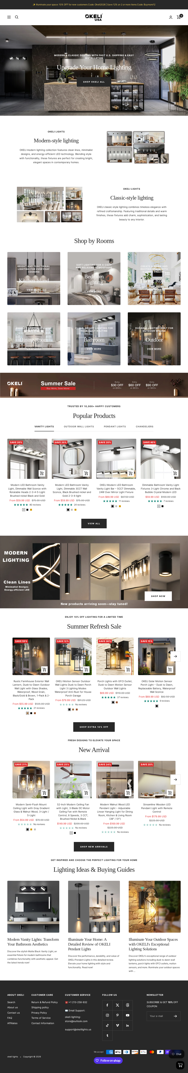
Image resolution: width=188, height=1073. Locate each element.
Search (11, 1002)
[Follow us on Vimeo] (117, 1025)
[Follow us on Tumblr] (107, 1036)
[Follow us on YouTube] (127, 1015)
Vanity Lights (44, 426)
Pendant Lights (115, 426)
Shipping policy (40, 1007)
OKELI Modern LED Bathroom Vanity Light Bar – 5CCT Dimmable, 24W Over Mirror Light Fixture (116, 488)
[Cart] (179, 17)
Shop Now (158, 596)
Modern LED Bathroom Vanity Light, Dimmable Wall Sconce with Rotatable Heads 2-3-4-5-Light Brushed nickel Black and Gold (27, 490)
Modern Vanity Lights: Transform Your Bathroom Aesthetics (33, 941)
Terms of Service (41, 1017)
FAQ (9, 1017)
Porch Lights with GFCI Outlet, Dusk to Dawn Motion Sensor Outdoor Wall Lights (114, 685)
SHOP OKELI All (94, 82)
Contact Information (42, 1023)
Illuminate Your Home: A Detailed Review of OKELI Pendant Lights (89, 944)
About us (12, 1007)
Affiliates (12, 1023)
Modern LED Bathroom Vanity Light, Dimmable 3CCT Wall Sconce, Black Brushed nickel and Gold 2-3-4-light (72, 490)
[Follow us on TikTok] (107, 1025)
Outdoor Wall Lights (79, 426)
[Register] (175, 1016)
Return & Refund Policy (44, 1002)
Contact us (13, 1012)
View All (94, 523)
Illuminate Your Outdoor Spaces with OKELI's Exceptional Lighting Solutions (153, 944)
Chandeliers (144, 426)
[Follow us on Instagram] (107, 1015)
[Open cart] (180, 1065)
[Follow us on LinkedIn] (127, 1025)
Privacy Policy (39, 1012)
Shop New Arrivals (94, 846)
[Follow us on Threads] (127, 1005)
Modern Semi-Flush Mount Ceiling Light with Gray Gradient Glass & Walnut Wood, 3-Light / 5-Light (31, 810)
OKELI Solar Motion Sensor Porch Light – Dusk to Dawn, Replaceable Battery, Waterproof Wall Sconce (156, 687)
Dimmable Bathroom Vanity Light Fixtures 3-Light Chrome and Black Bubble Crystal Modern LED (160, 488)
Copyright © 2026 (32, 1056)
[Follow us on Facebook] (107, 1005)
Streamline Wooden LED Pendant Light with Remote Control (156, 808)
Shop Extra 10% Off (94, 727)
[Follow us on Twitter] (117, 1005)
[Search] (16, 17)
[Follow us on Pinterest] (117, 1015)
